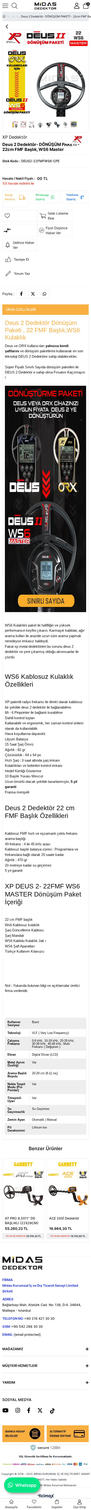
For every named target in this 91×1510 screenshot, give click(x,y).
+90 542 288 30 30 (27, 1326)
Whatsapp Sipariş (42, 197)
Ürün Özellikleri (21, 309)
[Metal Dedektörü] (13, 16)
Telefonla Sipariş (72, 197)
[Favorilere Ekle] (20, 216)
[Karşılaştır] (20, 230)
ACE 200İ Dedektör (64, 1218)
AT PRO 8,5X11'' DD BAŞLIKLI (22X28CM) (21, 1220)
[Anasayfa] (8, 16)
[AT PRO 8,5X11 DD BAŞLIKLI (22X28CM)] (23, 1191)
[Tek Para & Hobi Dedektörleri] (17, 16)
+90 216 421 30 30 (39, 1318)
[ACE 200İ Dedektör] (67, 1191)
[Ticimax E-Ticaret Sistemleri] (45, 1496)
